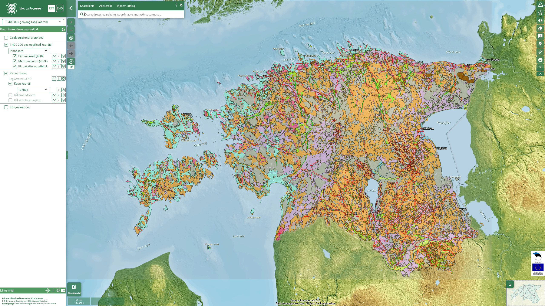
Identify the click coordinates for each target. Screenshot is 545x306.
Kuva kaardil (22, 83)
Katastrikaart (18, 73)
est (51, 8)
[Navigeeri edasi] (71, 53)
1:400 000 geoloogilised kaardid (31, 44)
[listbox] (29, 51)
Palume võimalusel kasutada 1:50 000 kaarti (22, 298)
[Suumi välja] (71, 30)
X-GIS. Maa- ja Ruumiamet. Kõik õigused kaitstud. (25, 301)
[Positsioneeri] (71, 37)
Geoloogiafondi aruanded (26, 37)
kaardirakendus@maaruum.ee (28, 303)
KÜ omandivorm (24, 95)
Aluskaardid (74, 293)
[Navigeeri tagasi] (71, 45)
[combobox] (33, 22)
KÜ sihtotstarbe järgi (27, 100)
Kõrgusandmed (20, 107)
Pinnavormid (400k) (31, 56)
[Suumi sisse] (71, 22)
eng (60, 8)
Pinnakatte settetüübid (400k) (34, 66)
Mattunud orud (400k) (33, 61)
